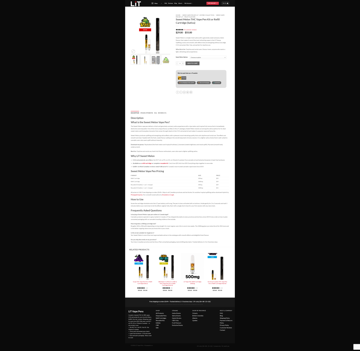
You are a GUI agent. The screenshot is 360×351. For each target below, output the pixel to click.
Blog (175, 3)
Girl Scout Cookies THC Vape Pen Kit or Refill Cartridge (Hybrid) (217, 282)
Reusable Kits (160, 320)
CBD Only (175, 320)
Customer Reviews (226, 328)
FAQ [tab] (155, 113)
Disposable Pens (161, 316)
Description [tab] (135, 113)
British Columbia (197, 316)
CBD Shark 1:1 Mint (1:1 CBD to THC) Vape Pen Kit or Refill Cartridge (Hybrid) (167, 283)
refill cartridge (147, 163)
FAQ (166, 3)
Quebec (194, 320)
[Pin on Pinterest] (187, 92)
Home (178, 15)
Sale (157, 328)
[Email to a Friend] (184, 92)
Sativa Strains (176, 316)
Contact (222, 330)
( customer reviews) (190, 29)
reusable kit (164, 163)
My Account (187, 3)
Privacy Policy (224, 325)
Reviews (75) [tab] (162, 113)
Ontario (195, 313)
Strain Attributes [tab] (146, 113)
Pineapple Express (137, 195)
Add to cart (192, 63)
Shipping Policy (225, 318)
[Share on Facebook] (177, 92)
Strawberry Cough (168, 195)
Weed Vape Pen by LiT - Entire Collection (198, 15)
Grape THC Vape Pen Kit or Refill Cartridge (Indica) (142, 282)
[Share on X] (180, 92)
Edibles (158, 323)
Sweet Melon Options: (182, 57)
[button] (156, 3)
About (180, 3)
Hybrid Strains (176, 318)
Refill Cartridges (161, 318)
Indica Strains (176, 313)
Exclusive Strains (177, 325)
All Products (160, 313)
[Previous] (134, 34)
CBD (157, 325)
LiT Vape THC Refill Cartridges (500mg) (192, 282)
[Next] (167, 34)
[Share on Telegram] (191, 92)
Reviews (170, 3)
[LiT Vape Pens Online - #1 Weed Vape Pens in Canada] (139, 3)
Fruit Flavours (176, 323)
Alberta (194, 318)
